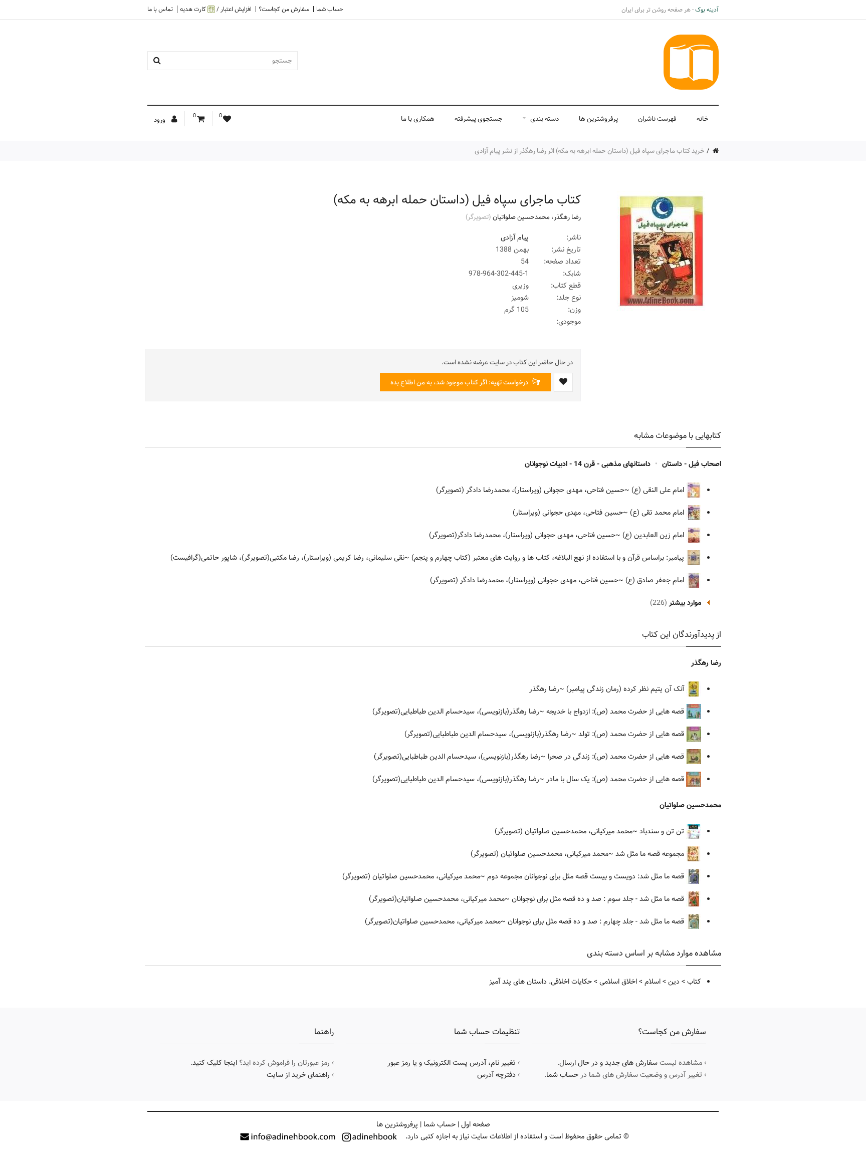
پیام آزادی (515, 237)
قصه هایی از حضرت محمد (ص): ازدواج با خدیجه (616, 712)
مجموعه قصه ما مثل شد (650, 854)
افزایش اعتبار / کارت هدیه (216, 9)
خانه (703, 118)
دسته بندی (544, 118)
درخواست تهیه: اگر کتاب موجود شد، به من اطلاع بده (460, 382)
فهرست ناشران (657, 118)
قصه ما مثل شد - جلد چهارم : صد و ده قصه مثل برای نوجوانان (597, 921)
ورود (160, 119)
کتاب (694, 982)
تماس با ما (160, 9)
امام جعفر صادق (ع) (655, 580)
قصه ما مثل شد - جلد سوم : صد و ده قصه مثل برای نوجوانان (599, 899)
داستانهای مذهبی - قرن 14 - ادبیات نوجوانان (588, 464)
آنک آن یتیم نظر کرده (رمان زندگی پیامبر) (626, 689)
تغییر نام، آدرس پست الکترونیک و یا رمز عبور (451, 1063)
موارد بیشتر (685, 603)
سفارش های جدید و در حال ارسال (608, 1063)
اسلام (652, 982)
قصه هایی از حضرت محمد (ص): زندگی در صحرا (617, 757)
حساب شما (329, 9)
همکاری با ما (418, 118)
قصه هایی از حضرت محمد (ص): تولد (632, 734)
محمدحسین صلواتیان (521, 216)
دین (674, 982)
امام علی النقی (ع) (658, 490)
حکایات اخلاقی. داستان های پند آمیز (540, 982)
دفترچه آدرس (496, 1075)
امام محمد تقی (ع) (658, 513)
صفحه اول (475, 1124)
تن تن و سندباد (662, 831)
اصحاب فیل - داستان (691, 464)
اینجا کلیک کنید (214, 1063)
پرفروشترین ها (598, 118)
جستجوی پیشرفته (479, 118)
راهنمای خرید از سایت (298, 1075)
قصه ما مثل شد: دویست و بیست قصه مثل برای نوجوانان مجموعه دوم (586, 876)
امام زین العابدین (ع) (654, 535)
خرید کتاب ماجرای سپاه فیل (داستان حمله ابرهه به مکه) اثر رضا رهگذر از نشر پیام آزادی (590, 150)
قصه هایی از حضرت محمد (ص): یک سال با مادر (616, 779)
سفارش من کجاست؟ (284, 9)
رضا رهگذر (567, 216)
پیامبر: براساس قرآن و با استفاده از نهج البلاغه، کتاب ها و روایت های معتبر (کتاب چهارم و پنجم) (548, 558)
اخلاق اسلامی (618, 982)
